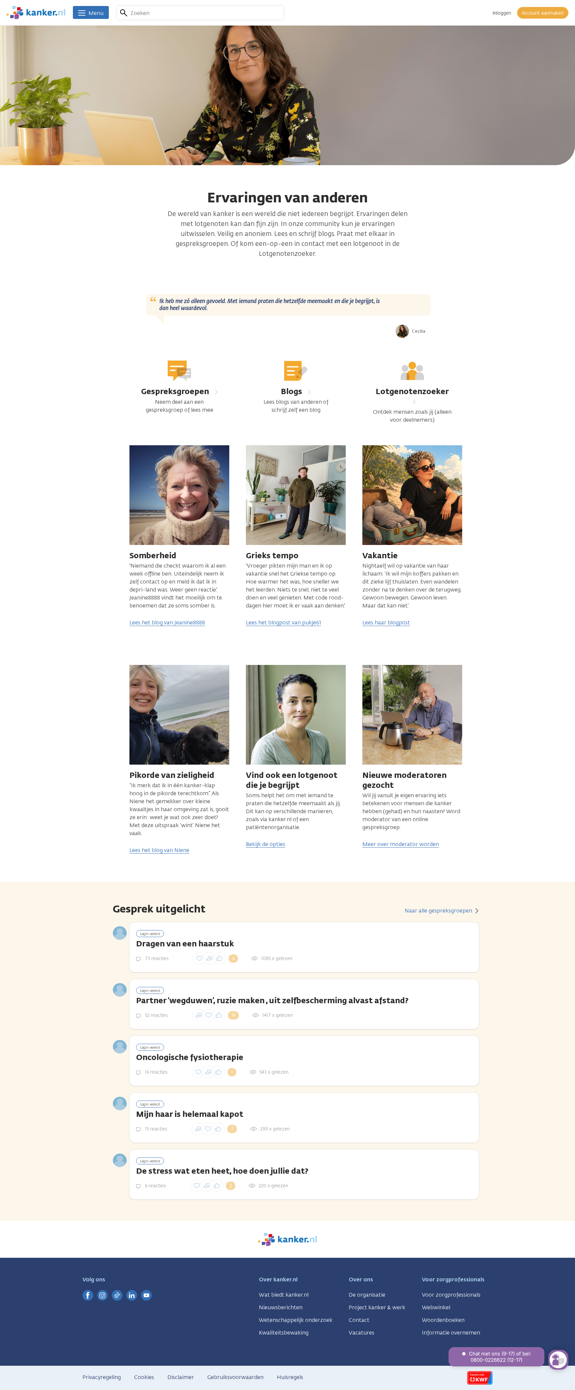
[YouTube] (146, 1295)
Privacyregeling (102, 1377)
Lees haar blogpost (386, 622)
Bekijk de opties (265, 844)
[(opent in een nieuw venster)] (88, 1295)
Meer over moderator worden (400, 844)
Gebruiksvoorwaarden (235, 1377)
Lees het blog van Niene (159, 850)
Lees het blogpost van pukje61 (283, 622)
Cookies (144, 1377)
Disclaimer (180, 1377)
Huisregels (290, 1377)
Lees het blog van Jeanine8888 (167, 622)
